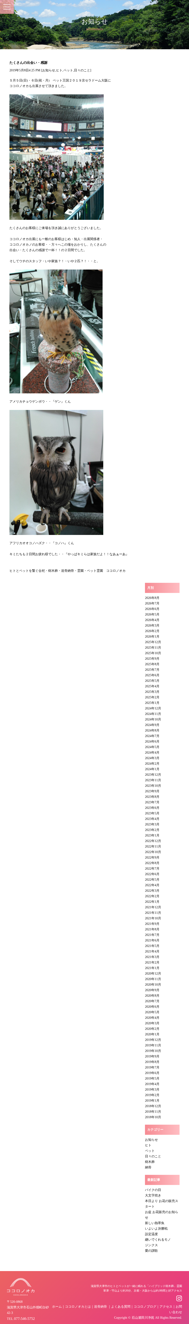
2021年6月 (152, 940)
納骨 (148, 1167)
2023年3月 (152, 824)
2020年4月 (152, 1017)
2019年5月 (152, 1078)
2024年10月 (153, 719)
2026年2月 (152, 631)
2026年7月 (152, 603)
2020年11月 (153, 979)
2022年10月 (153, 852)
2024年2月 (152, 763)
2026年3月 (152, 625)
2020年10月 (153, 984)
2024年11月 (153, 714)
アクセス (165, 1306)
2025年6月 (152, 675)
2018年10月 (153, 1117)
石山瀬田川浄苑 (143, 1317)
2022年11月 (153, 846)
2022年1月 (152, 901)
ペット (68, 70)
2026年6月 (152, 609)
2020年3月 (152, 1023)
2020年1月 (152, 1034)
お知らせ (48, 70)
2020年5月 (152, 1012)
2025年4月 (152, 686)
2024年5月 (152, 747)
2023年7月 (152, 802)
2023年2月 (152, 830)
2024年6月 (152, 741)
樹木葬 (150, 1162)
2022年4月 (152, 885)
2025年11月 (153, 647)
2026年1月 (152, 636)
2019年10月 (153, 1051)
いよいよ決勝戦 (156, 1228)
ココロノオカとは (78, 1306)
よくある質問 (120, 1306)
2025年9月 (152, 658)
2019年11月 (153, 1045)
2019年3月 (152, 1089)
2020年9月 (152, 990)
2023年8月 (152, 796)
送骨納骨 (100, 1306)
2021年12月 (153, 907)
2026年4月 (152, 620)
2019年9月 (152, 1056)
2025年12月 (153, 642)
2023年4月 (152, 819)
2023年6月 (152, 808)
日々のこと (82, 70)
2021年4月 (152, 951)
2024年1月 (152, 769)
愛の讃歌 (151, 1250)
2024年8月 (152, 730)
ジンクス (151, 1245)
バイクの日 (153, 1190)
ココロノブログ (145, 1306)
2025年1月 (152, 703)
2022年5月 (152, 879)
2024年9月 (152, 725)
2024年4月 (152, 752)
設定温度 (151, 1234)
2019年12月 (153, 1040)
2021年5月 (152, 946)
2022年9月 (152, 857)
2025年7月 (152, 669)
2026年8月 (152, 598)
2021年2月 (152, 962)
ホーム (57, 1306)
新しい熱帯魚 (154, 1223)
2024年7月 (152, 736)
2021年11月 (153, 913)
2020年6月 (152, 1006)
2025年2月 (152, 697)
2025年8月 (152, 664)
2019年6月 (152, 1073)
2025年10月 (153, 653)
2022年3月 (152, 890)
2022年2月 (152, 896)
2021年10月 (153, 918)
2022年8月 (152, 863)
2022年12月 (153, 841)
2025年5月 (152, 680)
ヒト (59, 70)
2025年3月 (152, 692)
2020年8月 (152, 995)
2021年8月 (152, 929)
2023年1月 (152, 835)
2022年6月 (152, 874)
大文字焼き (153, 1195)
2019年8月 (152, 1062)
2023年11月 (153, 780)
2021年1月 (152, 968)
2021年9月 (152, 924)
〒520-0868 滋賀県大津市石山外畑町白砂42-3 (28, 1307)
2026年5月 (152, 614)
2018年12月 (153, 1106)
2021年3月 (152, 957)
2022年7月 (152, 868)
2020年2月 (152, 1029)
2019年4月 (152, 1084)
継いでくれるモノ (158, 1239)
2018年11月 (153, 1111)
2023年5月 (152, 813)
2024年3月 (152, 758)
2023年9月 (152, 791)
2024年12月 (153, 708)
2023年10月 (153, 785)
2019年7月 (152, 1067)
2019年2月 (152, 1095)
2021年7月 (152, 935)
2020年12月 (153, 973)
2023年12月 (153, 774)
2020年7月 (152, 1001)
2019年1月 (152, 1100)
